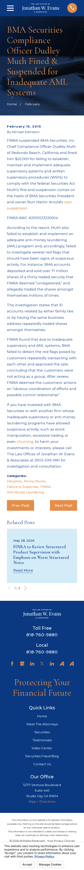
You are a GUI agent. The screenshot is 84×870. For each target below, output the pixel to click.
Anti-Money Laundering (25, 492)
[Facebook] (12, 663)
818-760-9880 (41, 634)
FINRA (45, 487)
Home (42, 716)
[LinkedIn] (32, 663)
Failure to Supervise (22, 487)
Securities (42, 732)
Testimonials (42, 740)
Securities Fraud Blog (42, 756)
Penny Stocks (34, 481)
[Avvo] (62, 663)
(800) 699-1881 (47, 460)
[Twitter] (42, 663)
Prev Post (20, 505)
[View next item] (25, 588)
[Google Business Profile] (22, 663)
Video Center (42, 748)
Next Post (63, 505)
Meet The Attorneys (42, 724)
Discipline (14, 481)
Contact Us (42, 764)
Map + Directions (42, 801)
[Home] (40, 7)
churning (25, 441)
